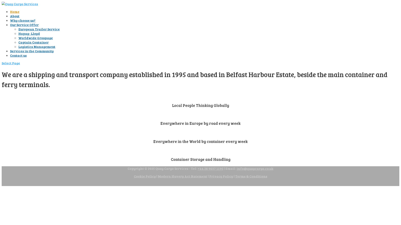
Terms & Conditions (251, 176)
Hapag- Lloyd (29, 33)
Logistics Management (36, 46)
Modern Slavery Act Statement (182, 176)
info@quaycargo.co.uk (255, 168)
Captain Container (33, 42)
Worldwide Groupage (35, 38)
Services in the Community (32, 51)
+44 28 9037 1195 (210, 168)
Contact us (18, 55)
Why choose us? (23, 20)
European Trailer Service (39, 29)
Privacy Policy (221, 176)
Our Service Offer (24, 24)
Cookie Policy (145, 176)
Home (14, 11)
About (14, 16)
